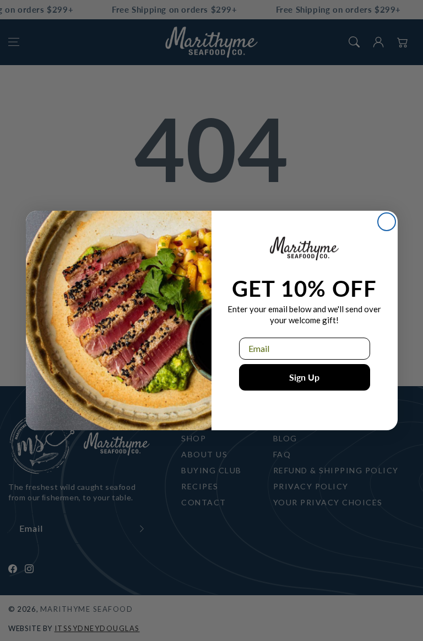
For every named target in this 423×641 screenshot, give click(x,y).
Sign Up (304, 377)
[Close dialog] (386, 222)
